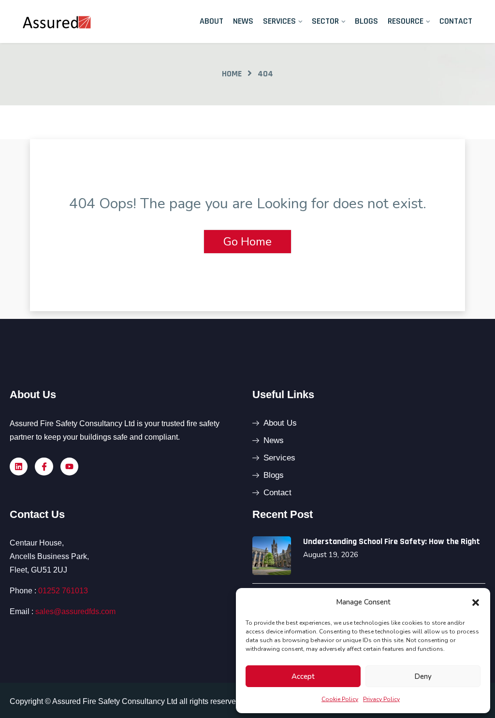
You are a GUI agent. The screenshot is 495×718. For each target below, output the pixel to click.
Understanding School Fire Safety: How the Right (391, 541)
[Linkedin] (19, 466)
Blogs (366, 21)
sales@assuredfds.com (75, 611)
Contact (455, 21)
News (243, 21)
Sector (325, 21)
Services (279, 21)
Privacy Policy (381, 699)
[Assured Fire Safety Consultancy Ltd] (73, 21)
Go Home (247, 241)
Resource (405, 21)
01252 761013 (63, 591)
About (211, 21)
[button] (475, 602)
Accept (303, 676)
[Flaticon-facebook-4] (44, 466)
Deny (423, 676)
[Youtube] (69, 466)
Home (232, 73)
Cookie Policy (339, 699)
